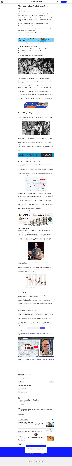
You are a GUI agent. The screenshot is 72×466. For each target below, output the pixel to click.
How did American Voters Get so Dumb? (27, 429)
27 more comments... (21, 414)
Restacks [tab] (24, 388)
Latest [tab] (22, 419)
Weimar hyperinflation (41, 324)
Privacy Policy (43, 449)
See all (20, 444)
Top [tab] (19, 419)
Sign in (69, 1)
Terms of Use (41, 448)
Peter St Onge (25, 425)
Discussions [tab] (26, 419)
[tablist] (22, 389)
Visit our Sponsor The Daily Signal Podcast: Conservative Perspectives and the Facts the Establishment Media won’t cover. (36, 159)
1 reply (22, 404)
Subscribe (64, 1)
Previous (22, 381)
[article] (36, 424)
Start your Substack (33, 461)
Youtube (50, 333)
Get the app (41, 461)
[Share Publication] (60, 2)
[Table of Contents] (1, 233)
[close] (45, 433)
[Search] (58, 2)
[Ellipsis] (53, 398)
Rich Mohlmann (23, 397)
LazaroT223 (22, 407)
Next (51, 381)
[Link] (17, 46)
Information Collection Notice (35, 449)
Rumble (21, 334)
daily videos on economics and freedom (31, 333)
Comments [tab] (20, 388)
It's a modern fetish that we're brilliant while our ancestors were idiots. (30, 431)
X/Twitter (46, 333)
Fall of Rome (31, 324)
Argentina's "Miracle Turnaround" (25, 422)
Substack (31, 463)
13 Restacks (30, 374)
